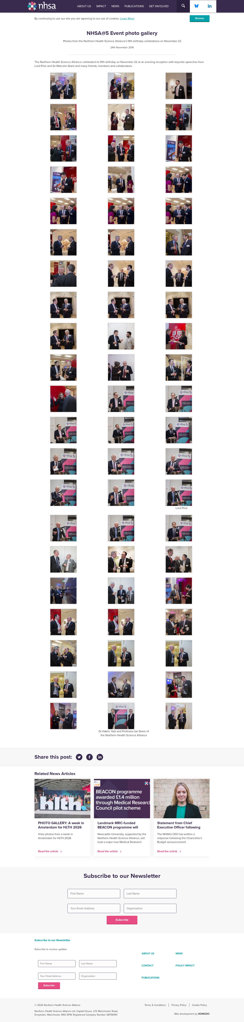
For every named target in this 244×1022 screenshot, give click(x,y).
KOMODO (204, 1013)
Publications (134, 6)
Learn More (127, 18)
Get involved (159, 6)
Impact (101, 6)
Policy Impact (185, 965)
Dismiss (199, 18)
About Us (84, 6)
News (115, 6)
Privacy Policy (178, 1005)
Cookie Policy (199, 1005)
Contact (147, 965)
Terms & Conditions (155, 1005)
